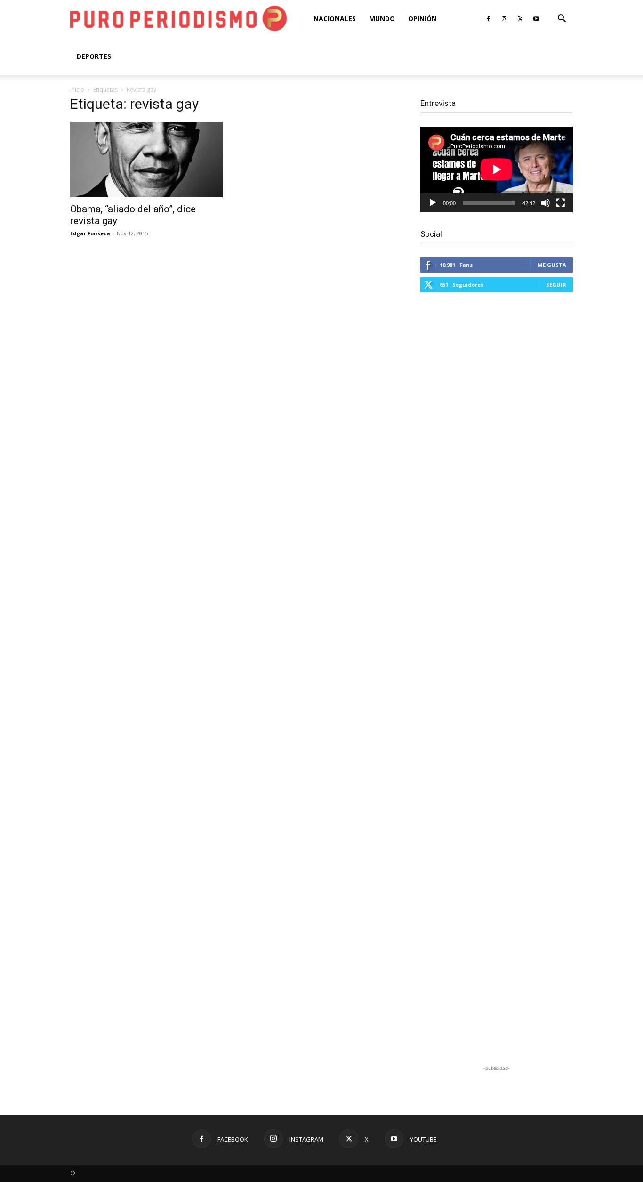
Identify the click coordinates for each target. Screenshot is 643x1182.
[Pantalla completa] (560, 203)
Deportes (94, 56)
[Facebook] (488, 19)
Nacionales (334, 18)
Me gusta (552, 264)
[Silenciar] (545, 203)
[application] (496, 169)
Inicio (77, 90)
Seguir (556, 284)
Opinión (422, 18)
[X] (520, 19)
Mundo (382, 18)
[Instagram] (504, 19)
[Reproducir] (432, 203)
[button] (561, 19)
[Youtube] (536, 19)
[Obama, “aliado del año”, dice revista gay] (146, 159)
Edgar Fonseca (90, 233)
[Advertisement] (496, 679)
